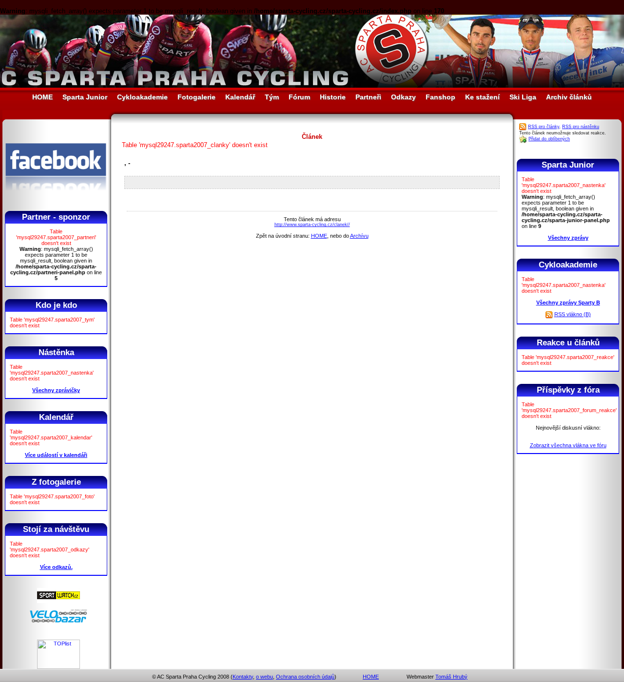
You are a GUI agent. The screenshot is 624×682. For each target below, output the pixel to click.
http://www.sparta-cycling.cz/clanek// (312, 224)
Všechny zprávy (568, 238)
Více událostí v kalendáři (56, 455)
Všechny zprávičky (56, 390)
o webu (264, 677)
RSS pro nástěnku (580, 126)
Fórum (299, 97)
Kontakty (243, 677)
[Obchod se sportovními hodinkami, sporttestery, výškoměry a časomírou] (58, 601)
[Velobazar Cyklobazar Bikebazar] (58, 621)
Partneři (368, 97)
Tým (272, 97)
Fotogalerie (196, 97)
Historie (333, 97)
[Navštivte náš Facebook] (56, 199)
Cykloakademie (142, 97)
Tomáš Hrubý (451, 677)
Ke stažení (482, 97)
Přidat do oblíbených (549, 138)
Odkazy (403, 97)
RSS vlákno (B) (572, 314)
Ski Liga (522, 97)
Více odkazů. (56, 567)
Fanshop (440, 97)
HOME (42, 97)
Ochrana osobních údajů (305, 677)
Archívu (359, 236)
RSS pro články (543, 126)
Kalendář (240, 97)
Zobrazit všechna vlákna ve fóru (568, 445)
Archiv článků (569, 97)
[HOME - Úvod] (312, 85)
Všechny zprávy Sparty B (568, 302)
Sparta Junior (84, 97)
